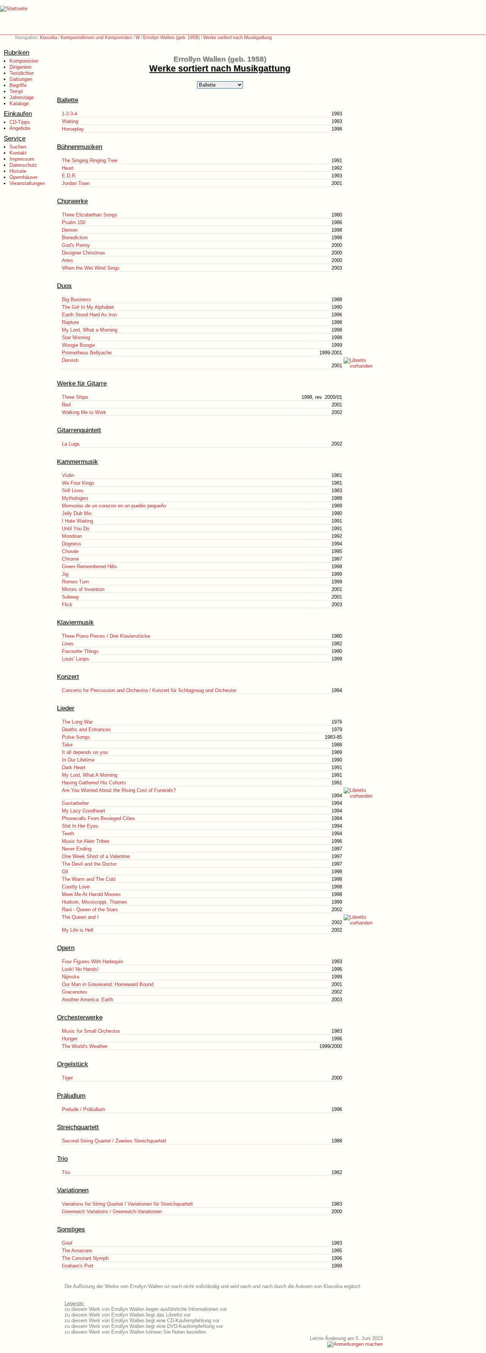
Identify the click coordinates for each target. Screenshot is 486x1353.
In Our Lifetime (78, 760)
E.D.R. (69, 176)
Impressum (21, 159)
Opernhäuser (23, 177)
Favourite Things (80, 651)
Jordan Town (76, 183)
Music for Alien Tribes (86, 841)
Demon (69, 230)
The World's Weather (84, 1046)
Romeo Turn (75, 582)
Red (66, 405)
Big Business (76, 299)
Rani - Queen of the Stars (90, 909)
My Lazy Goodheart (83, 811)
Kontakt (18, 153)
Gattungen (20, 79)
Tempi (16, 91)
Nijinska (70, 977)
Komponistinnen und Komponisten (96, 37)
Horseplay (73, 129)
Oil (65, 871)
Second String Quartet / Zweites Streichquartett (114, 1141)
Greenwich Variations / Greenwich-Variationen (112, 1211)
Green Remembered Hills (89, 566)
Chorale (70, 551)
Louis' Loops (75, 659)
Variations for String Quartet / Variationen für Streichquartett (127, 1204)
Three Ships (75, 397)
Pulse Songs (76, 737)
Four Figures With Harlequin (92, 961)
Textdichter (21, 73)
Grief (67, 1243)
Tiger (67, 1078)
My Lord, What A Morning (89, 775)
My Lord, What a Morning (89, 330)
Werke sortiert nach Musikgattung (237, 37)
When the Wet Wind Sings (91, 268)
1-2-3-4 (69, 114)
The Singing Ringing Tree (89, 160)
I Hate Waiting (77, 521)
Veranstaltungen (27, 183)
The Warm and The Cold (88, 879)
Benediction (75, 237)
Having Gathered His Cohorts (94, 783)
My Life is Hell (77, 930)
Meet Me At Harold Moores (91, 894)
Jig (65, 574)
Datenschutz (23, 165)
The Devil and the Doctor (89, 864)
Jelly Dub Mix (77, 513)
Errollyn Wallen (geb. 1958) (171, 37)
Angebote (19, 128)
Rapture (70, 322)
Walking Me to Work (84, 412)
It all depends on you (85, 752)
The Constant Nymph (85, 1258)
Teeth (68, 833)
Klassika (48, 37)
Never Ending (77, 849)
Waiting (70, 121)
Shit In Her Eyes (80, 826)
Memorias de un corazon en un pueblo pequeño (114, 506)
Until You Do (75, 528)
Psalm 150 (73, 222)
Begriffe (18, 85)
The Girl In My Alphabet (88, 307)
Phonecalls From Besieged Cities (98, 818)
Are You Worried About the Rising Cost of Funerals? (119, 790)
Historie (17, 171)
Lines (68, 643)
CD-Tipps (19, 122)
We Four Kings (78, 483)
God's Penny (76, 245)
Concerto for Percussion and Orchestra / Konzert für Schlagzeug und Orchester (149, 690)
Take (67, 745)
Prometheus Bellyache (87, 353)
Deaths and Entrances (86, 729)
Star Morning (76, 337)
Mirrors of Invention (83, 589)
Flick (67, 604)
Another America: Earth (87, 999)
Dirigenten (20, 67)
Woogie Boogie (78, 345)
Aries (67, 260)
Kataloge (19, 103)
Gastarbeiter (75, 803)
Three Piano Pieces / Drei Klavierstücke (106, 636)
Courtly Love (76, 887)
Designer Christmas (83, 253)
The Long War (77, 722)
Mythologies (75, 498)
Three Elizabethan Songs (89, 215)
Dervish (70, 360)
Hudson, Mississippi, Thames (94, 902)
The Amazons (77, 1250)
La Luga (70, 444)
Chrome (70, 559)
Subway (70, 597)
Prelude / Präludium (83, 1109)
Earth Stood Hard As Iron (89, 315)
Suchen (17, 147)
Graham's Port (77, 1266)
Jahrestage (21, 97)
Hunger (69, 1039)
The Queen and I (80, 917)
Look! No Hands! (80, 969)
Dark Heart (73, 767)
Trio (66, 1172)
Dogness (71, 544)
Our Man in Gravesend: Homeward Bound (107, 984)
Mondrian (72, 536)
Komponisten (23, 61)
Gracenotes (74, 992)
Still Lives (73, 490)
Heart (68, 168)
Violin (68, 475)
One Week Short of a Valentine (96, 856)
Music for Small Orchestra (91, 1031)
